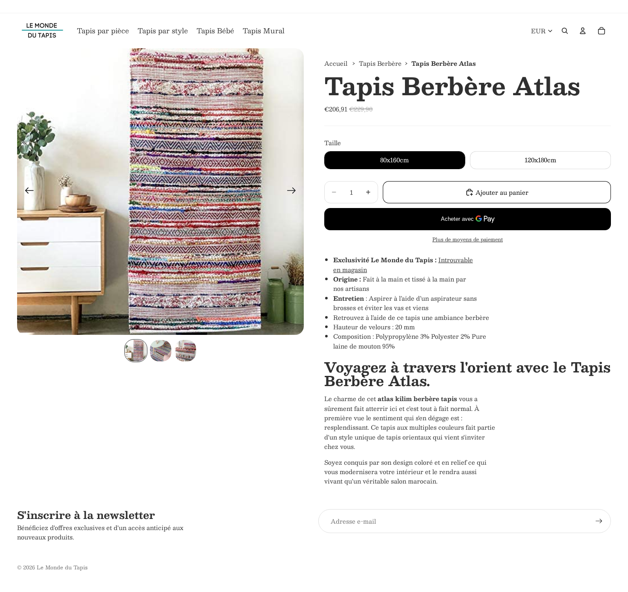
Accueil (335, 63)
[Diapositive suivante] (294, 191)
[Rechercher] (564, 30)
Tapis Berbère (380, 63)
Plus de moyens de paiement (467, 239)
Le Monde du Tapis (62, 567)
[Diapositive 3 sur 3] (185, 350)
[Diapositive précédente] (26, 191)
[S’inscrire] (599, 521)
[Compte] (582, 30)
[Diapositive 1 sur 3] (136, 350)
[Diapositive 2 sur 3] (160, 350)
